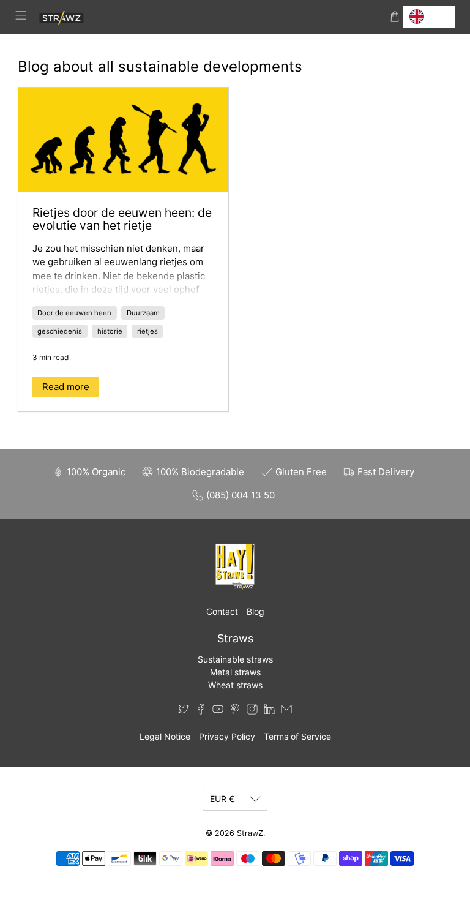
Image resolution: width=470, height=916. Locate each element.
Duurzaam (143, 313)
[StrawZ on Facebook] (200, 711)
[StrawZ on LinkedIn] (269, 711)
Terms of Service (297, 736)
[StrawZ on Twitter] (183, 711)
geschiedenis (59, 331)
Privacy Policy (227, 736)
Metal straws (235, 672)
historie (109, 331)
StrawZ (250, 833)
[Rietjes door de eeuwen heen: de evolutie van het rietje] (123, 140)
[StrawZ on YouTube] (217, 711)
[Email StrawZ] (286, 711)
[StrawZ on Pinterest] (235, 711)
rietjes (147, 331)
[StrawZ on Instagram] (252, 711)
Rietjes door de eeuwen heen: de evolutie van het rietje (122, 219)
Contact (222, 611)
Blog (255, 611)
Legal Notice (165, 736)
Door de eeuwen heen (74, 313)
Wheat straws (235, 685)
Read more (65, 386)
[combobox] (429, 17)
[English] (429, 17)
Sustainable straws (235, 659)
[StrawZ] (207, 17)
